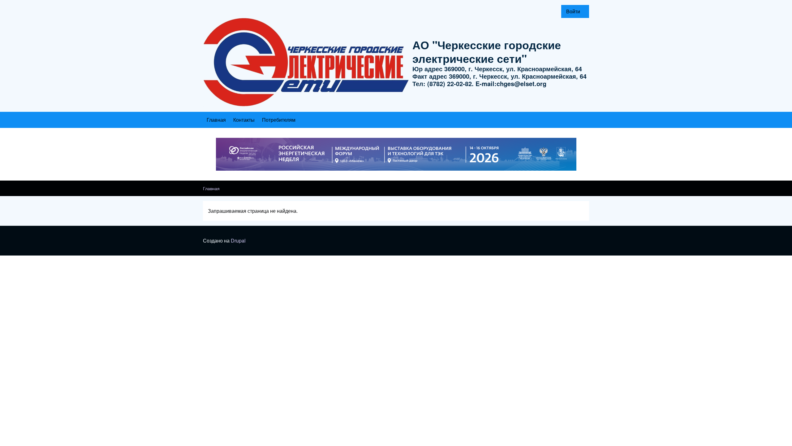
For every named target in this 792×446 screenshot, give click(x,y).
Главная (211, 188)
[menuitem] (575, 11)
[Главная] (306, 62)
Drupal (238, 240)
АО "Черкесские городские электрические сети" (486, 51)
